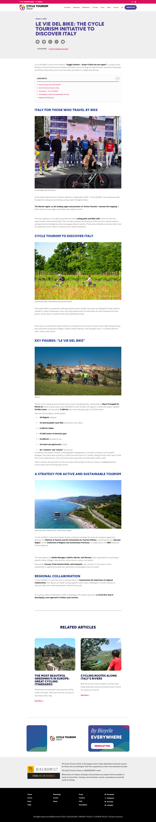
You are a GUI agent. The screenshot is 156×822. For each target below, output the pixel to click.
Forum (29, 798)
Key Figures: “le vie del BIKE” (48, 91)
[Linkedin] (135, 1)
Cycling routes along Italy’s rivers (99, 677)
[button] (38, 42)
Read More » (39, 701)
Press (102, 7)
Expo (29, 801)
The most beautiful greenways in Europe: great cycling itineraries (52, 680)
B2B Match (86, 7)
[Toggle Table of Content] (117, 78)
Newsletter (83, 805)
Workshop (76, 7)
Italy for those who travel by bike (50, 85)
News (109, 7)
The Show (67, 7)
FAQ (80, 801)
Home (29, 794)
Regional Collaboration (46, 97)
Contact (116, 7)
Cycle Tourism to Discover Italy (49, 88)
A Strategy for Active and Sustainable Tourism (54, 94)
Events (55, 798)
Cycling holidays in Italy (58, 48)
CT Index (95, 7)
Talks (29, 805)
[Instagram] (132, 1)
